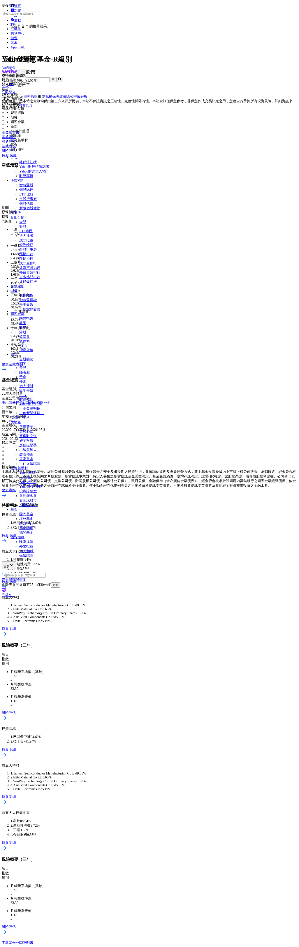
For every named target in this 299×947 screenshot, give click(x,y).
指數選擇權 (28, 300)
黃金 (22, 377)
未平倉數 (26, 304)
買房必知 (26, 431)
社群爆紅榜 (28, 162)
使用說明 (26, 105)
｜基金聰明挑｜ (31, 408)
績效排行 (26, 523)
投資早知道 (28, 505)
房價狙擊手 (28, 445)
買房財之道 (28, 436)
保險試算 (26, 555)
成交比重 (26, 240)
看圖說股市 (28, 500)
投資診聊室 (28, 491)
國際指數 (26, 318)
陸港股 (24, 372)
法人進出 (26, 236)
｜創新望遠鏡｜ (31, 413)
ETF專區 (26, 231)
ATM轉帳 (26, 551)
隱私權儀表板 (76, 96)
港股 (22, 332)
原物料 (24, 341)
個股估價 (26, 203)
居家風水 (26, 459)
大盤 (22, 222)
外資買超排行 (29, 268)
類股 (22, 226)
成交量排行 (28, 263)
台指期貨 (26, 295)
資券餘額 (26, 245)
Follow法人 (27, 482)
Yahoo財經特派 (30, 404)
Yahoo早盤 (27, 473)
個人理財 (26, 386)
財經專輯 (26, 176)
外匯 (22, 323)
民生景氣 (26, 391)
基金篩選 (26, 528)
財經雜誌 (26, 399)
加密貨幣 (26, 350)
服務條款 (30, 96)
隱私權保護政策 (54, 96)
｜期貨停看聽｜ (31, 309)
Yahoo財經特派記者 (34, 167)
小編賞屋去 (28, 450)
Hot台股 (25, 477)
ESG (22, 395)
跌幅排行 (26, 259)
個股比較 (26, 190)
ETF (22, 363)
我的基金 (26, 532)
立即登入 (9, 92)
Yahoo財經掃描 (30, 486)
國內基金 (26, 514)
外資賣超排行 (29, 272)
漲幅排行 (26, 254)
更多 (6, 566)
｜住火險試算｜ (31, 463)
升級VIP (8, 595)
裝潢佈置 (26, 454)
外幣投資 (26, 546)
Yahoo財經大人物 (32, 171)
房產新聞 (26, 427)
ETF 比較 (26, 194)
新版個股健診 (29, 208)
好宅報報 (26, 440)
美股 (22, 327)
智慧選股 (26, 185)
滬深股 (24, 337)
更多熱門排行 (29, 277)
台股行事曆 (28, 199)
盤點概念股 (28, 496)
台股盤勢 (26, 359)
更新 (55, 584)
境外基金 (26, 519)
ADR (23, 346)
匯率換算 (26, 542)
